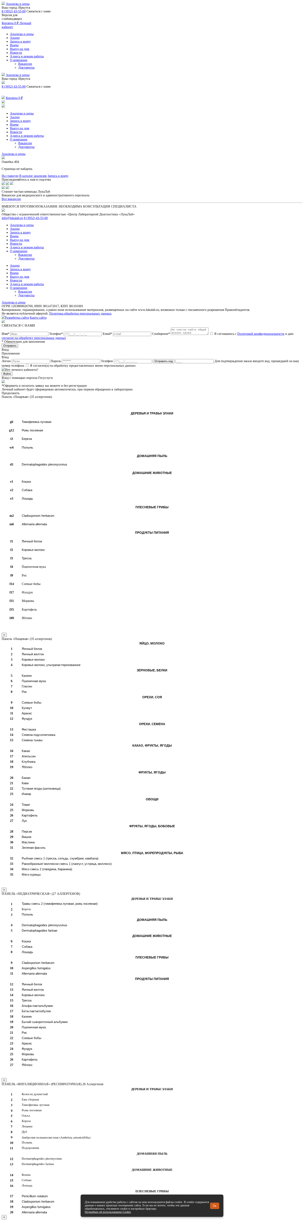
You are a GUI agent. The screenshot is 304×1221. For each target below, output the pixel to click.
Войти (7, 373)
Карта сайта (38, 317)
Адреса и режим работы (27, 56)
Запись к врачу (20, 41)
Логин (7, 361)
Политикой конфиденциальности (260, 333)
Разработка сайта (17, 317)
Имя (5, 333)
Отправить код (163, 361)
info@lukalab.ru (12, 218)
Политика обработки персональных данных (80, 313)
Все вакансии (11, 199)
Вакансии (25, 64)
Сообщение (161, 333)
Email (107, 333)
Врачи (14, 45)
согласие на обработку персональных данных (34, 338)
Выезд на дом (19, 49)
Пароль (56, 361)
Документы (26, 67)
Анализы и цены (18, 4)
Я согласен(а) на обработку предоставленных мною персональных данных (82, 365)
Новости (16, 52)
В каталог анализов (33, 176)
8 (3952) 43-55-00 (14, 11)
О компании (18, 60)
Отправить (10, 345)
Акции (15, 37)
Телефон (56, 333)
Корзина (10, 23)
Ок (214, 1205)
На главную (10, 176)
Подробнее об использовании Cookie (108, 1212)
